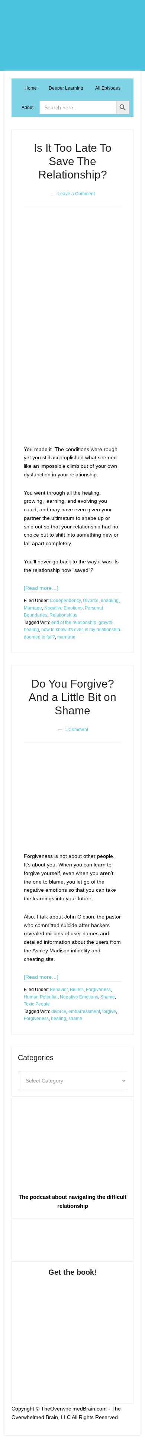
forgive (109, 1011)
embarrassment (84, 1011)
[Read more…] (41, 588)
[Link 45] (72, 1144)
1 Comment (76, 729)
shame (75, 1018)
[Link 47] (72, 1332)
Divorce (91, 600)
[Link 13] (70, 332)
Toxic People (37, 1004)
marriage (66, 637)
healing (31, 629)
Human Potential (41, 997)
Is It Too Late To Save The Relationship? (73, 161)
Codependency (65, 600)
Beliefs (77, 989)
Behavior (59, 989)
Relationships (63, 615)
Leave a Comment (76, 193)
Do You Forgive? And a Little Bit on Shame (72, 697)
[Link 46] (72, 1238)
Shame (107, 997)
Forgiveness (98, 989)
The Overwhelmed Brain (72, 35)
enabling (110, 600)
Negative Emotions (63, 608)
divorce (58, 1011)
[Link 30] (70, 803)
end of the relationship (73, 622)
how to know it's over (62, 629)
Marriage (33, 608)
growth (105, 622)
